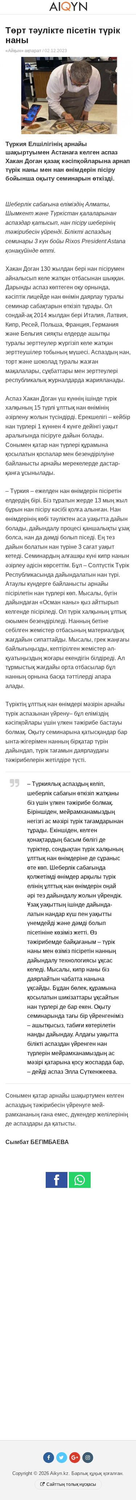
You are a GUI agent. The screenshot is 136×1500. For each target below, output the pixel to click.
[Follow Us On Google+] (74, 1457)
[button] (56, 1180)
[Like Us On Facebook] (48, 1457)
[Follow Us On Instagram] (87, 1457)
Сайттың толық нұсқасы (71, 1484)
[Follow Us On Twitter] (61, 1457)
